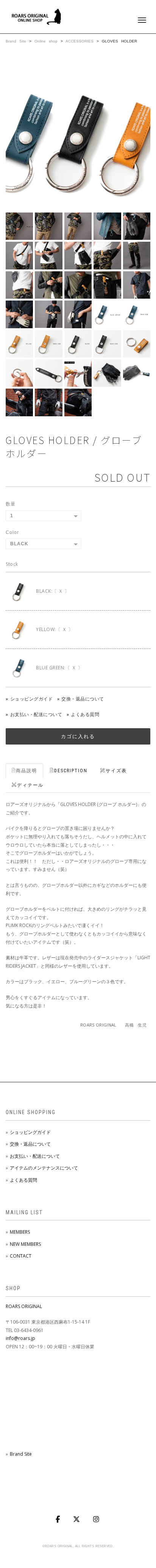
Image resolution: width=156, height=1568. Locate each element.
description (70, 770)
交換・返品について (82, 699)
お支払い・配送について (36, 714)
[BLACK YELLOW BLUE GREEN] (43, 543)
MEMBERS (20, 1232)
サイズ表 (116, 770)
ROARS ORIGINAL (24, 1306)
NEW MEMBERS (25, 1244)
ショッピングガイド (31, 699)
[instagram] (97, 1519)
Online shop (46, 41)
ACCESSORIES (81, 41)
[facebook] (58, 1519)
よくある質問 (85, 714)
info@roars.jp (20, 1338)
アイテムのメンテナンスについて (44, 1168)
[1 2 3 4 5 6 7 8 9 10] (43, 515)
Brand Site (16, 41)
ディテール (30, 785)
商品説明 (26, 770)
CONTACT (20, 1256)
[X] (77, 1519)
